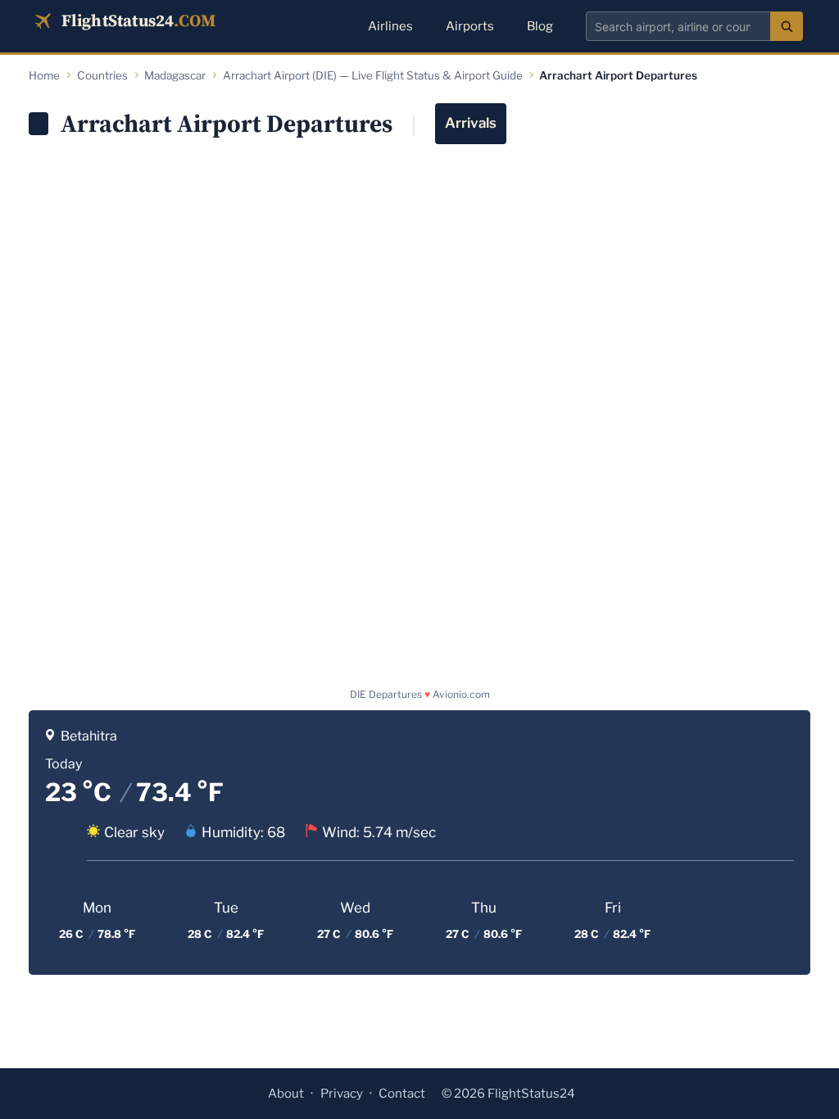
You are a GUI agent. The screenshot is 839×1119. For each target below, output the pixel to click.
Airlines (390, 26)
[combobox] (678, 26)
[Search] (786, 26)
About (286, 1093)
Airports (470, 26)
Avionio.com (461, 694)
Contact (402, 1093)
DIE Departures (386, 694)
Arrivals (471, 123)
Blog (540, 26)
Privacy (341, 1093)
